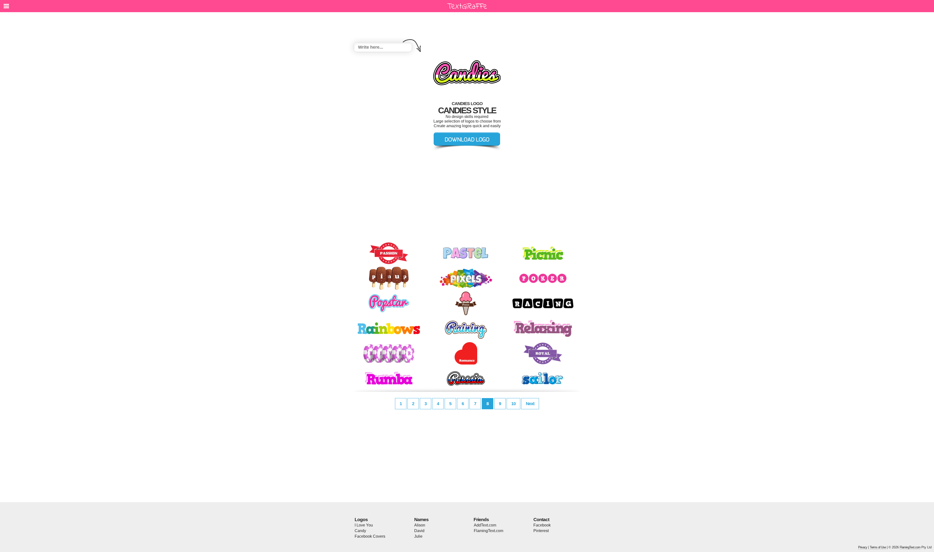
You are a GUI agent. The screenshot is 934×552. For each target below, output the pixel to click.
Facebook (542, 525)
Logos (361, 519)
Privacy (862, 547)
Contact (541, 519)
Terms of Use (878, 547)
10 (513, 403)
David (419, 531)
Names (421, 519)
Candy (360, 531)
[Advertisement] (468, 24)
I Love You (364, 525)
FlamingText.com (488, 531)
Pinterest (541, 531)
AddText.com (485, 525)
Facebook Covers (370, 536)
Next (530, 403)
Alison (419, 525)
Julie (418, 536)
